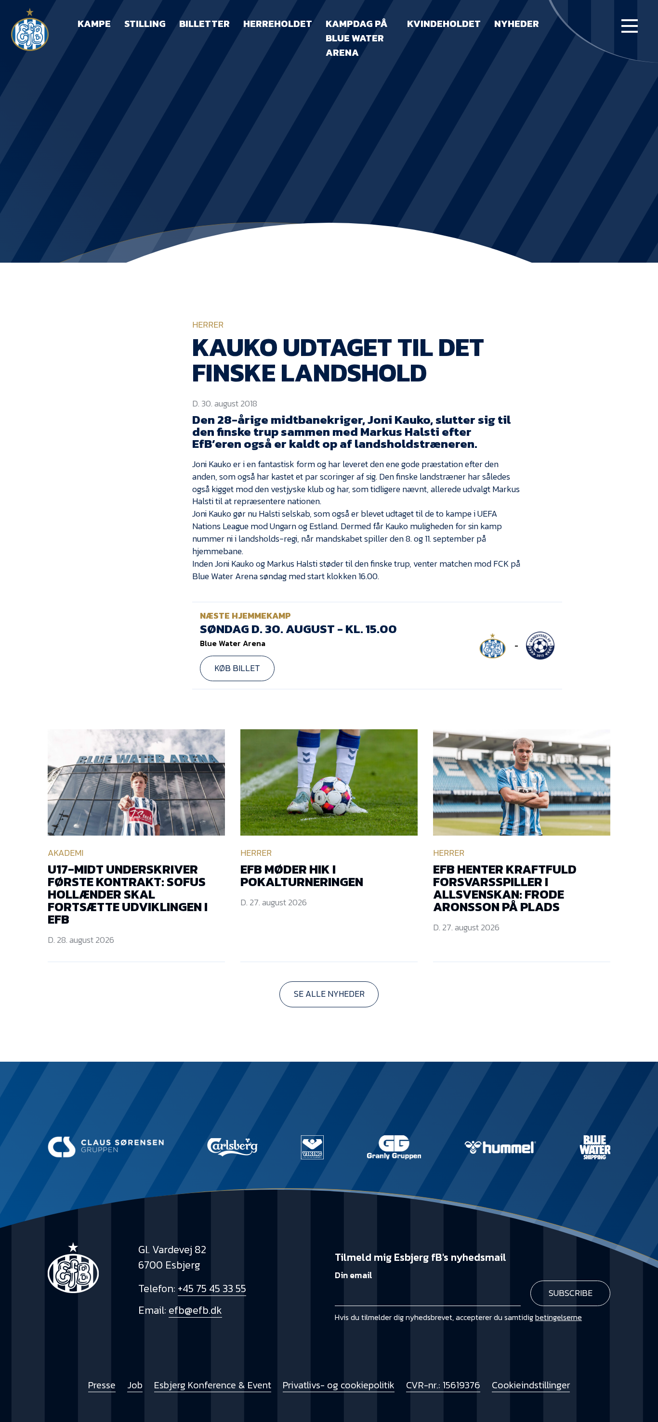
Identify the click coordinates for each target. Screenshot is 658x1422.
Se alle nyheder (329, 994)
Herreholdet (277, 23)
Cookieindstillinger (531, 1385)
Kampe (94, 23)
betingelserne (558, 1317)
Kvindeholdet (444, 23)
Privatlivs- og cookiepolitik (339, 1385)
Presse (102, 1385)
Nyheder (516, 23)
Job (135, 1385)
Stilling (145, 23)
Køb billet (237, 668)
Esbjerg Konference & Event (212, 1385)
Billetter (204, 23)
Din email (353, 1275)
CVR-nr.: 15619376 (443, 1385)
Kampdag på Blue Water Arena (357, 38)
